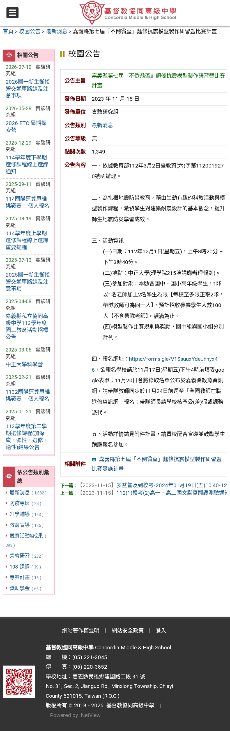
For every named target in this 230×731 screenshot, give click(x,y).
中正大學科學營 (24, 364)
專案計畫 (25, 577)
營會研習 (26, 556)
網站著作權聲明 (80, 631)
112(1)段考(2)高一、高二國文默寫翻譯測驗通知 (153, 493)
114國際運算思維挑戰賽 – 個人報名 (27, 202)
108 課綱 (25, 567)
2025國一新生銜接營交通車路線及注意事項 (28, 282)
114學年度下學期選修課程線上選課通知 (27, 164)
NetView (90, 715)
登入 (161, 631)
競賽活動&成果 (26, 540)
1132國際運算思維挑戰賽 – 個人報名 (28, 395)
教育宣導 (26, 525)
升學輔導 (26, 514)
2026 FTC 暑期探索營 (26, 126)
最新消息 (28, 493)
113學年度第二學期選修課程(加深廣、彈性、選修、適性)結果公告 (27, 437)
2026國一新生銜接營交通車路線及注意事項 (28, 89)
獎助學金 (25, 588)
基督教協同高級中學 (129, 705)
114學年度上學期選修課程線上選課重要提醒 (27, 240)
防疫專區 (25, 503)
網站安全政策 (128, 631)
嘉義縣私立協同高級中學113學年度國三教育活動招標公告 (27, 326)
